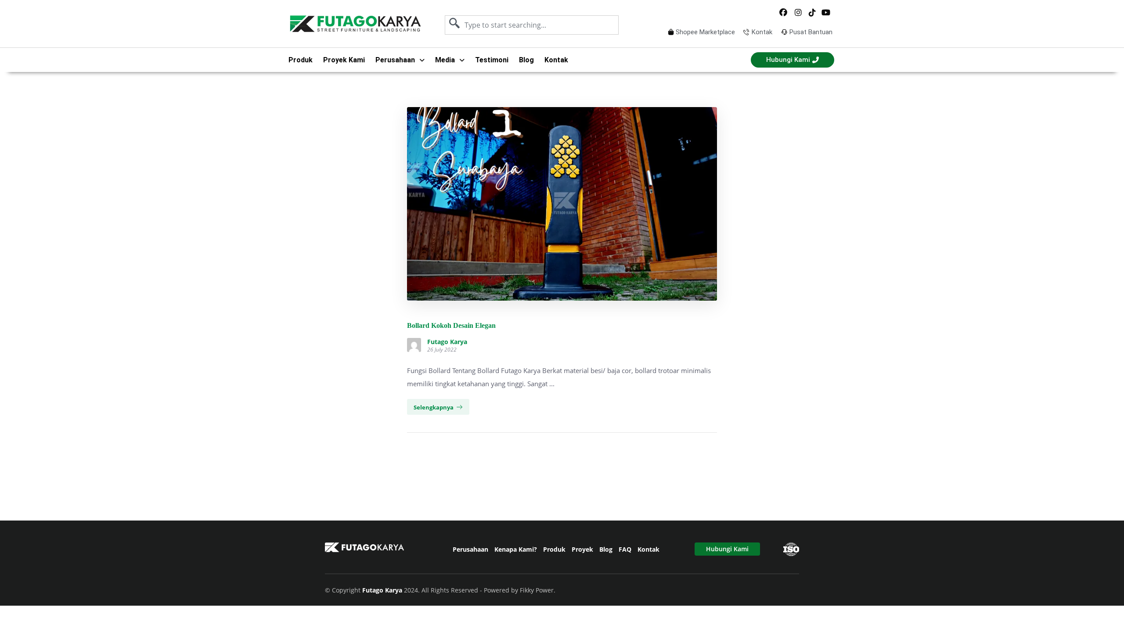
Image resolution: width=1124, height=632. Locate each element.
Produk (300, 60)
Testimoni (491, 60)
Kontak (556, 60)
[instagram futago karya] (798, 13)
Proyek (582, 549)
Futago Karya (447, 342)
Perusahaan (470, 549)
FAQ (625, 549)
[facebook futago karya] (784, 13)
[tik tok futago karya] (812, 13)
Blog (526, 60)
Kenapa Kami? (515, 549)
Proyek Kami (344, 60)
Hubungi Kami (727, 549)
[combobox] (532, 25)
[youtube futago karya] (826, 13)
